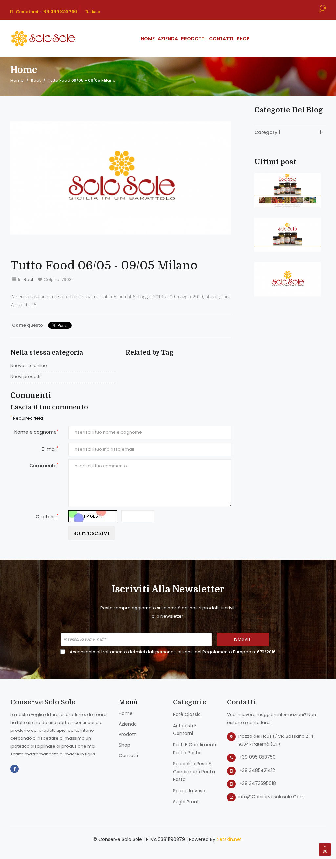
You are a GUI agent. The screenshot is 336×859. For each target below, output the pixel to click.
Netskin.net (229, 839)
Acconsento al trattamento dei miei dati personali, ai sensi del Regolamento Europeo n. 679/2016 (173, 652)
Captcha (47, 516)
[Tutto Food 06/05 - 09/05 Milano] (287, 279)
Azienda (128, 724)
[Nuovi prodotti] (287, 234)
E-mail (50, 448)
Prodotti (128, 734)
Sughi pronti (186, 802)
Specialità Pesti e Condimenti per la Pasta (194, 771)
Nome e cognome (36, 432)
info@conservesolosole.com (271, 796)
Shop (124, 745)
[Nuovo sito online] (287, 190)
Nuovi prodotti (25, 376)
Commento (44, 465)
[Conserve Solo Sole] (43, 38)
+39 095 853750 (257, 757)
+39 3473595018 (257, 783)
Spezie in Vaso (189, 790)
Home (126, 713)
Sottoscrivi (91, 533)
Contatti (128, 755)
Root (28, 279)
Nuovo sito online (28, 365)
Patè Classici (187, 714)
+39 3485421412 (257, 770)
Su (325, 851)
